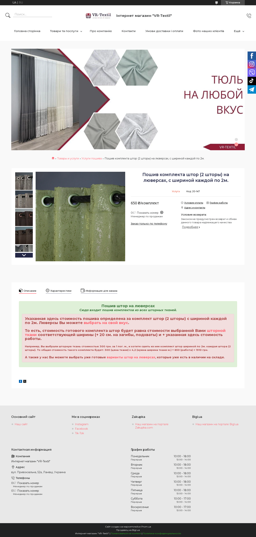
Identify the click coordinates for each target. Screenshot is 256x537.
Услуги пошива (92, 158)
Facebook (81, 428)
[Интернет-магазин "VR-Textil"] (98, 15)
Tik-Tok (79, 433)
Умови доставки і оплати (164, 31)
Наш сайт (21, 424)
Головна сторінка (27, 31)
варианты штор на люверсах (131, 357)
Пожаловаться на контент (126, 533)
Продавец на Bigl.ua (128, 530)
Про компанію (101, 31)
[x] (24, 382)
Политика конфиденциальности (162, 533)
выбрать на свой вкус (106, 322)
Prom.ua (146, 526)
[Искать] (8, 15)
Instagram (81, 424)
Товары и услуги (68, 158)
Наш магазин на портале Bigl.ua (216, 424)
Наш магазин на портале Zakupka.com (151, 426)
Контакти (129, 31)
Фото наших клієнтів (208, 31)
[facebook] (20, 382)
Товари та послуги (64, 31)
